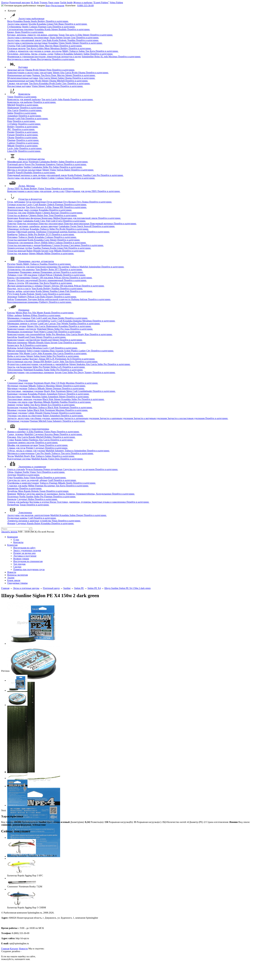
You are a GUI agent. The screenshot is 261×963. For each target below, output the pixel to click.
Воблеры (11, 348)
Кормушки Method (51, 218)
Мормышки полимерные (20, 331)
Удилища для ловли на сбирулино (24, 415)
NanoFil (11, 172)
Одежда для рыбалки (18, 502)
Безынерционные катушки (21, 80)
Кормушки (12, 218)
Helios (54, 367)
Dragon (56, 86)
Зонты (62, 494)
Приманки (23, 310)
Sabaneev (79, 54)
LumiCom (46, 318)
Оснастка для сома (16, 212)
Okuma (29, 70)
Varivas (60, 164)
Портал (5, 2)
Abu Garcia (66, 72)
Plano (54, 431)
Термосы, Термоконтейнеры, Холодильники (89, 494)
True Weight (62, 323)
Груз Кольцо (70, 202)
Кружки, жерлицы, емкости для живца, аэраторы (32, 35)
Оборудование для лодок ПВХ (81, 191)
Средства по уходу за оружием (79, 469)
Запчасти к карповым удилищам (117, 418)
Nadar (47, 369)
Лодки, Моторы (26, 186)
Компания (12, 537)
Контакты (18, 542)
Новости (11, 572)
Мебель (21, 494)
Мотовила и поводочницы (21, 453)
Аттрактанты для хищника (21, 269)
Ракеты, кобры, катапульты (21, 291)
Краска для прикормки (19, 277)
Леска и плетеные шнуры (31, 159)
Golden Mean (43, 48)
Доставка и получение (24, 556)
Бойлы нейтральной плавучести (54, 299)
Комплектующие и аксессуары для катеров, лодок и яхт (36, 191)
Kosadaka (18, 21)
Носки (53, 502)
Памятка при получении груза (29, 569)
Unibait (41, 275)
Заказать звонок (9, 531)
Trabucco (74, 51)
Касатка (49, 434)
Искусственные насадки (19, 361)
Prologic (63, 40)
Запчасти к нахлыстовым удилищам (186, 418)
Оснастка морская (16, 250)
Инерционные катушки (19, 75)
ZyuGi (59, 221)
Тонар (61, 35)
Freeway (40, 207)
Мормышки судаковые (19, 318)
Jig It (22, 345)
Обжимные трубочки (18, 229)
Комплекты (24, 94)
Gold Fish (20, 118)
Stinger (55, 29)
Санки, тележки (15, 434)
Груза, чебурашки (16, 202)
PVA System (13, 294)
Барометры (13, 488)
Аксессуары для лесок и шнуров (24, 178)
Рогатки (11, 264)
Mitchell (61, 80)
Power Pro (30, 164)
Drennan (57, 388)
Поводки (11, 223)
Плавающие (21, 299)
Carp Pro (96, 175)
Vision (61, 43)
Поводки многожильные (77, 223)
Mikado (11, 145)
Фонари (11, 523)
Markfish (84, 266)
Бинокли (11, 499)
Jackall (20, 348)
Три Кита (31, 48)
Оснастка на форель (17, 215)
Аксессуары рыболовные (31, 18)
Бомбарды (12, 234)
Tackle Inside (66, 2)
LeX (59, 367)
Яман (61, 24)
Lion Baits (47, 40)
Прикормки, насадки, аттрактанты (36, 261)
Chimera (46, 212)
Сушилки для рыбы (17, 485)
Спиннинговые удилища (20, 383)
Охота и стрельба (16, 469)
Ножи (33, 59)
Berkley (42, 21)
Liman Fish (52, 24)
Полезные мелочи (16, 48)
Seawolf (88, 226)
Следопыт (39, 434)
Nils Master (38, 312)
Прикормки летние (50, 272)
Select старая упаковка (38, 350)
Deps (57, 458)
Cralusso (33, 26)
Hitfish (44, 242)
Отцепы (11, 45)
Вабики (27, 315)
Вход (48, 5)
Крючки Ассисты (77, 231)
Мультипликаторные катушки (22, 78)
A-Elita (79, 35)
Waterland (42, 329)
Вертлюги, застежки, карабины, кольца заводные (32, 226)
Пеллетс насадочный (27, 280)
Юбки (34, 315)
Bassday (43, 204)
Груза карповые (55, 202)
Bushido (63, 29)
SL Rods (35, 2)
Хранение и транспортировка (33, 429)
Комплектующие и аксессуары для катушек (29, 72)
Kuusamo (47, 353)
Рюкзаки (11, 437)
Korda (48, 29)
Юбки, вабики (14, 315)
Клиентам (12, 545)
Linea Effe (12, 151)
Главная (5, 948)
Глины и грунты (15, 283)
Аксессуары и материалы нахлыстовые (27, 43)
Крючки (11, 231)
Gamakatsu (44, 161)
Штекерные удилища (18, 421)
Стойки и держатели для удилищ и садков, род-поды (34, 51)
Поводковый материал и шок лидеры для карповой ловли (37, 175)
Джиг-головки (14, 221)
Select (51, 242)
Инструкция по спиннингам (28, 561)
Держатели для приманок (20, 242)
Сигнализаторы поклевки (20, 29)
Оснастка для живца (17, 253)
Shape (55, 318)
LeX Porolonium (58, 359)
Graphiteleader (85, 391)
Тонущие (33, 299)
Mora (21, 491)
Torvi (39, 472)
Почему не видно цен (24, 553)
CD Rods (61, 383)
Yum (37, 269)
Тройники (41, 231)
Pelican (49, 275)
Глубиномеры (14, 26)
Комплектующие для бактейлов (23, 340)
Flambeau (39, 431)
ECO (49, 234)
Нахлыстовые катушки (19, 86)
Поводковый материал (102, 223)
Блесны (11, 312)
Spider (61, 318)
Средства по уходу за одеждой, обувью (27, 480)
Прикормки (13, 272)
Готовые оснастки (16, 204)
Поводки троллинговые (51, 223)
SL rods (104, 56)
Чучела (29, 469)
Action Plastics (71, 350)
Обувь (10, 472)
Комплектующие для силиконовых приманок (30, 372)
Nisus (55, 520)
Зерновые (12, 296)
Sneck (80, 226)
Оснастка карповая (17, 240)
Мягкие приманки (16, 350)
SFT (57, 269)
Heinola (35, 491)
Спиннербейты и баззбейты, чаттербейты (28, 320)
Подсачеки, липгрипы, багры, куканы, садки (30, 54)
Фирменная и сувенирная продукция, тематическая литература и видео (44, 56)
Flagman (42, 26)
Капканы (38, 469)
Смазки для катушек (17, 83)
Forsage (11, 134)
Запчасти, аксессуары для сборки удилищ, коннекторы (35, 418)
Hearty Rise (84, 334)
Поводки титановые (28, 223)
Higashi (11, 118)
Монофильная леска (17, 161)
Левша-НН (39, 361)
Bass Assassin (57, 350)
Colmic (52, 178)
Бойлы (10, 299)
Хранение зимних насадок (21, 442)
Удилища (23, 380)
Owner (73, 226)
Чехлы (10, 456)
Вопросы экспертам (17, 575)
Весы (10, 21)
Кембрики (46, 245)
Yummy (88, 372)
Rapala (27, 21)
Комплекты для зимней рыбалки (24, 99)
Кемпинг (11, 494)
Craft (31, 518)
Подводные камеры (17, 518)
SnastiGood (24, 337)
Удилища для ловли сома (20, 402)
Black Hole (48, 399)
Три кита (70, 35)
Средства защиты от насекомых (42, 494)
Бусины (65, 245)
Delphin (31, 212)
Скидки (17, 566)
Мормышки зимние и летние (22, 323)
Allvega (65, 277)
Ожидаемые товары (17, 583)
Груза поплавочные (36, 202)
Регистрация (57, 5)
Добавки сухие (15, 275)
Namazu (36, 75)
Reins (97, 56)
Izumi (43, 356)
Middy (65, 51)
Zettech (51, 204)
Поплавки (12, 237)
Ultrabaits (58, 275)
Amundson (12, 115)
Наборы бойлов (79, 299)
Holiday (48, 437)
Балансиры (13, 353)
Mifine (47, 253)
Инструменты (44, 59)
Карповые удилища (17, 394)
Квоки (10, 32)
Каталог (14, 948)
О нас (16, 539)
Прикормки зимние (30, 272)
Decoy (37, 242)
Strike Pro (48, 167)
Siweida (32, 24)
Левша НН (58, 207)
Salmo (82, 51)
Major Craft (72, 391)
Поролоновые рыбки (18, 359)
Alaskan (18, 472)
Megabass (55, 48)
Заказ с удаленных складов (27, 550)
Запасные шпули (15, 70)
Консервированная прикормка (23, 302)
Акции (10, 577)
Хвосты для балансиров (19, 367)
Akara (17, 32)
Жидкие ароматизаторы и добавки (25, 285)
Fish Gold (21, 45)
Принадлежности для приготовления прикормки (32, 266)
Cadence (11, 143)
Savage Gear (69, 37)
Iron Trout (49, 215)
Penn (49, 70)
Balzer (67, 170)
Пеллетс (11, 280)
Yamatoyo (51, 164)
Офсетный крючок (26, 231)
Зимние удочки (15, 404)
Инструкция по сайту (24, 547)
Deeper (80, 515)
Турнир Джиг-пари (49, 2)
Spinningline (32, 45)
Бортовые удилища (17, 413)
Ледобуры (12, 491)
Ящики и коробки (16, 431)
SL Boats (25, 188)
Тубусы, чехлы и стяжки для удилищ (26, 450)
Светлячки (75, 245)
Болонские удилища (17, 407)
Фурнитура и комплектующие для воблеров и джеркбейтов (38, 364)
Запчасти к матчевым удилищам (151, 418)
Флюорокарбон (15, 167)
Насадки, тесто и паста (19, 288)
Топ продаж (19, 564)
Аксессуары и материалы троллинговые (28, 37)
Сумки (10, 439)
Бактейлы (12, 337)
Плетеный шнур (15, 164)
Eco (50, 404)
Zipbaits (28, 348)
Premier (11, 132)
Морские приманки (17, 342)
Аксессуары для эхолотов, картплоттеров (28, 515)
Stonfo (34, 21)
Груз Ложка (83, 202)
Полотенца (13, 496)
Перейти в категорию (57, 21)
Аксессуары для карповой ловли (24, 40)
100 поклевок (30, 275)
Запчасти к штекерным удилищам (82, 418)
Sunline (27, 167)
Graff (51, 480)
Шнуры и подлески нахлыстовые (24, 170)
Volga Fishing (116, 2)
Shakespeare (13, 107)
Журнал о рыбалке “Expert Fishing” (91, 2)
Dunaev (35, 277)
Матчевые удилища (17, 388)
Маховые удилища (16, 410)
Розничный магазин (19, 2)
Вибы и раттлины (16, 356)
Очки (10, 477)
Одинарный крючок (57, 231)
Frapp (33, 337)
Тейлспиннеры (15, 369)
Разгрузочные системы (19, 458)
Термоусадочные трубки (19, 248)
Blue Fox (27, 312)
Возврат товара (21, 558)
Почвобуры (13, 504)
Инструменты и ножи (18, 59)
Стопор (56, 245)
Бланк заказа (13, 580)
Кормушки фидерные (30, 218)
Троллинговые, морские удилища (24, 399)
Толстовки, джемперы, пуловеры (74, 502)
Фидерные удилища (17, 385)
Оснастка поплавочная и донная (24, 245)
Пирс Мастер (46, 45)
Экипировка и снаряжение (32, 466)
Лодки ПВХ (13, 188)
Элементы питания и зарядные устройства (29, 520)
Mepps (19, 312)
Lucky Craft (32, 204)
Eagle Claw (61, 83)
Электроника (25, 512)
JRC (9, 129)
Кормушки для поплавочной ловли (79, 218)
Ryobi (36, 70)
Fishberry (22, 296)
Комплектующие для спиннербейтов (26, 334)
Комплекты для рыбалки (20, 102)
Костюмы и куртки (39, 502)
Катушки (23, 67)
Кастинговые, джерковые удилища (25, 391)
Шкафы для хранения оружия (22, 445)
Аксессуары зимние (17, 24)
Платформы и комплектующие (23, 483)
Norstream (34, 161)
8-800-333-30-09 (85, 5)
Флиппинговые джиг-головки (22, 210)
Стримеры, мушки (16, 326)
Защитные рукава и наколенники (109, 502)
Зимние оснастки (16, 207)
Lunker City (85, 350)
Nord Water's (40, 331)
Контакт (55, 212)
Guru (49, 26)
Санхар (52, 323)
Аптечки (11, 474)
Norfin (26, 472)
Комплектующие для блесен (21, 329)
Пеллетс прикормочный (51, 280)
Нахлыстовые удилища (19, 396)
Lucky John (57, 99)
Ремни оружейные (53, 469)
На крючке (64, 266)
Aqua (67, 329)
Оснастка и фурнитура (30, 199)
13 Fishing (12, 124)
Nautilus (71, 40)
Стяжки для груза (16, 448)
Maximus (113, 56)
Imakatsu (77, 320)
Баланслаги (13, 345)
